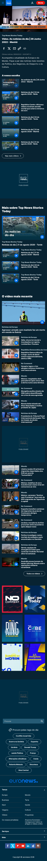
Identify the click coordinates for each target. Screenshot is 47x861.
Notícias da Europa (10, 327)
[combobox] (23, 721)
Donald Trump (30, 747)
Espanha (34, 742)
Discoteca (34, 764)
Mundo (24, 376)
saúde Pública (17, 753)
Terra (27, 800)
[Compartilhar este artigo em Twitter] (9, 48)
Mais (4, 837)
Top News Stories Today (12, 242)
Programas (29, 815)
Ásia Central (23, 770)
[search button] (41, 721)
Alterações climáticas (17, 759)
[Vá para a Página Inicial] (9, 3)
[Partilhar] (14, 48)
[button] (13, 155)
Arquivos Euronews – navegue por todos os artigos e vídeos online (34, 822)
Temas (4, 790)
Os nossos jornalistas (10, 820)
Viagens (5, 810)
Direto (40, 3)
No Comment (26, 363)
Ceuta (35, 759)
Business (5, 800)
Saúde (27, 805)
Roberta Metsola (16, 764)
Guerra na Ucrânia (16, 742)
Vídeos (4, 815)
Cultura (28, 810)
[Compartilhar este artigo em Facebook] (4, 48)
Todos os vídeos (33, 573)
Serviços (5, 831)
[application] (23, 19)
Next (4, 805)
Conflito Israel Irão (23, 736)
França (33, 753)
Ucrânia (14, 747)
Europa (4, 795)
